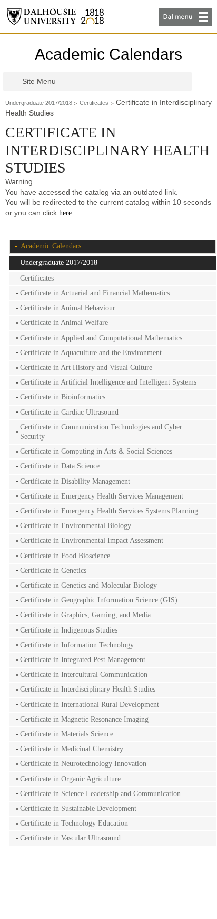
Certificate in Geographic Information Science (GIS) (98, 600)
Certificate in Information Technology (77, 645)
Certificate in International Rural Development (89, 705)
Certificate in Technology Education (74, 823)
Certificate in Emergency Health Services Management (101, 496)
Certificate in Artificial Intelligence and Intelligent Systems (108, 382)
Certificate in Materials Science (66, 734)
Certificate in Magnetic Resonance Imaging (84, 719)
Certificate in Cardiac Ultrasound (69, 412)
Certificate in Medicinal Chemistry (71, 749)
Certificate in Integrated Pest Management (82, 660)
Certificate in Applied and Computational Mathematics (101, 338)
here (65, 213)
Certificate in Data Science (60, 466)
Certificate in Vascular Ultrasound (70, 838)
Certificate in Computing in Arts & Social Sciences (96, 451)
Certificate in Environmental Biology (75, 526)
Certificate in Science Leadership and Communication (100, 794)
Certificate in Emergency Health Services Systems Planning (109, 511)
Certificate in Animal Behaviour (67, 308)
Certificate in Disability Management (75, 481)
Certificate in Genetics (53, 571)
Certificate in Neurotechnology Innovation (83, 764)
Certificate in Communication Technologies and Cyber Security (101, 432)
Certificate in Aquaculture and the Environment (91, 353)
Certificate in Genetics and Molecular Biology (88, 585)
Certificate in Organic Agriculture (70, 779)
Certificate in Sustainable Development (78, 808)
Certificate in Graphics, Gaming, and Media (85, 615)
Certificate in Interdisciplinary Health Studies (87, 689)
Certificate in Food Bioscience (65, 556)
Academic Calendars (108, 54)
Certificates (94, 103)
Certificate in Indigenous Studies (68, 630)
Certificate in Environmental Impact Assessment (91, 540)
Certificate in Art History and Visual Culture (86, 367)
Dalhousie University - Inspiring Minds (55, 16)
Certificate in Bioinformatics (62, 397)
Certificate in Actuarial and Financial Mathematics (95, 293)
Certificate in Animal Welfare (64, 323)
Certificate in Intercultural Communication (83, 674)
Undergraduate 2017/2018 (38, 103)
